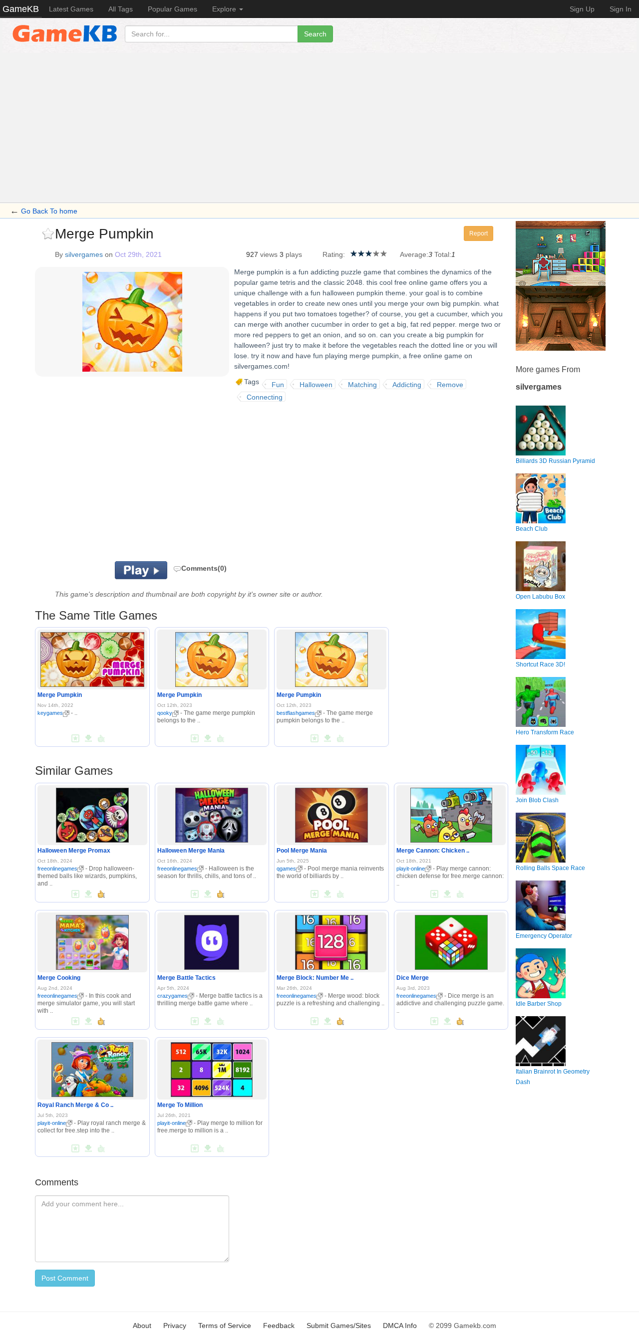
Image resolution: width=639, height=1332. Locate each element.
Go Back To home (49, 211)
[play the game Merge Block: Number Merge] (331, 940)
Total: (442, 254)
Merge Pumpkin (59, 694)
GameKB (20, 9)
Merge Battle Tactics (186, 977)
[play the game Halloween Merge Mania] (211, 813)
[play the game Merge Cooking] (92, 940)
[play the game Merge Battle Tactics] (211, 940)
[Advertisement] (319, 128)
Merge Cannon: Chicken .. (432, 850)
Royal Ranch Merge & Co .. (75, 1105)
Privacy (174, 1326)
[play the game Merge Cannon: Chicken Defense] (451, 813)
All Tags (120, 9)
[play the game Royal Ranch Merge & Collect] (92, 1068)
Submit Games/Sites (339, 1326)
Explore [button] (225, 9)
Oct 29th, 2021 (138, 254)
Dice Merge (412, 977)
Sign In (621, 9)
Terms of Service (224, 1326)
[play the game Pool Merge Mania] (331, 813)
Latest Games (71, 9)
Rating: (333, 254)
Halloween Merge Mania (191, 850)
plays (294, 254)
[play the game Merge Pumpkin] (92, 658)
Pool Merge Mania (302, 850)
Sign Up (582, 9)
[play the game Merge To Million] (212, 1068)
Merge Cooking (58, 977)
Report (478, 233)
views (269, 254)
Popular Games (172, 9)
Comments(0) (204, 568)
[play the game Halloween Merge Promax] (92, 813)
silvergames (84, 254)
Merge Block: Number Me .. (315, 977)
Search (315, 34)
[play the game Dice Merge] (451, 940)
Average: (414, 254)
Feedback (279, 1326)
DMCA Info (400, 1326)
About (142, 1326)
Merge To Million (180, 1105)
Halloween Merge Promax (73, 850)
